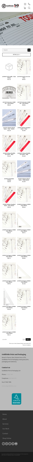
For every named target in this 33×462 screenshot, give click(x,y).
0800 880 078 (12, 378)
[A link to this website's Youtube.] (16, 443)
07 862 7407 (9, 374)
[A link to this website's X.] (9, 443)
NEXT (28, 339)
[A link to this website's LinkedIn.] (13, 443)
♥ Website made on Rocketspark (13, 455)
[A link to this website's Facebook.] (3, 443)
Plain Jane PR (4, 455)
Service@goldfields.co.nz (9, 386)
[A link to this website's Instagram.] (6, 443)
